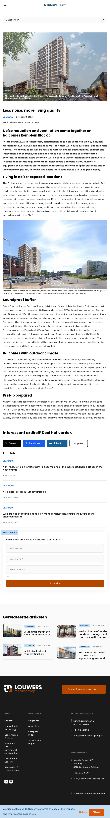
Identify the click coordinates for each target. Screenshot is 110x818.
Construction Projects (11, 736)
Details (83, 812)
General (8, 720)
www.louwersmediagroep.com (89, 793)
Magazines (33, 720)
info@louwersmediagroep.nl (88, 735)
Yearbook (8, 117)
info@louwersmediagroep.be (88, 778)
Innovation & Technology (11, 728)
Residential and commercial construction (11, 748)
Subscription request (35, 742)
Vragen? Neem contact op (82, 689)
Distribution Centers (10, 760)
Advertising (34, 726)
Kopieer (78, 443)
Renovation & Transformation (12, 769)
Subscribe (55, 583)
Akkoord (96, 812)
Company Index (33, 733)
